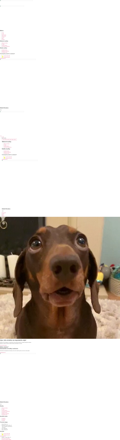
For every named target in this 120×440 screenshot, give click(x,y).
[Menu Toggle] (1, 135)
